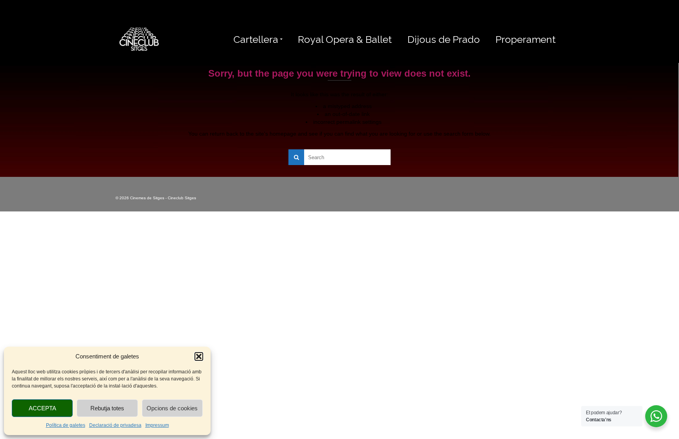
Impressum (157, 425)
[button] (199, 356)
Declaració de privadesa (115, 425)
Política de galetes (65, 425)
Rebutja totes (107, 408)
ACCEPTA (42, 408)
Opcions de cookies (172, 408)
